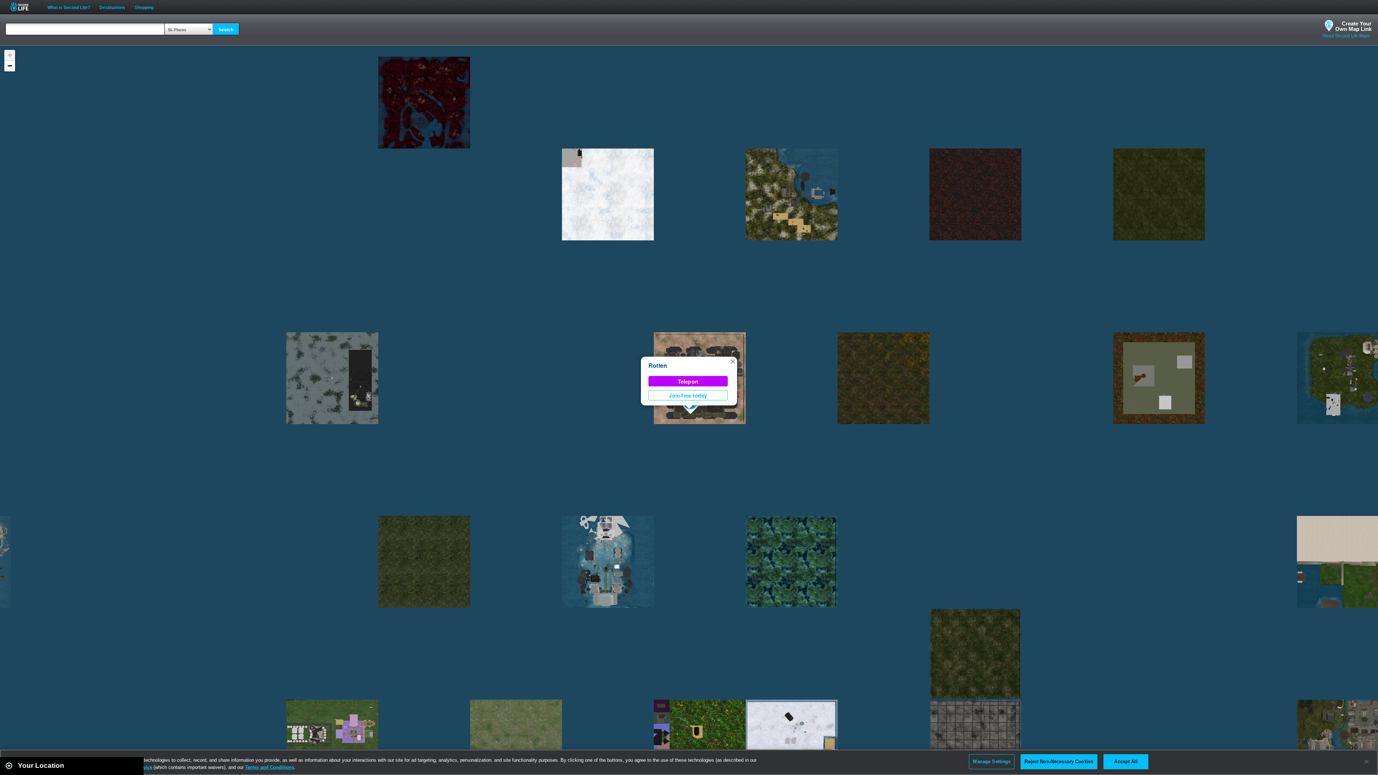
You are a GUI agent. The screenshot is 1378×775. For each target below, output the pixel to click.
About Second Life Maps (1346, 35)
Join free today (688, 395)
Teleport (688, 381)
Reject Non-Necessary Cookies (1059, 761)
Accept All (1125, 761)
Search (226, 29)
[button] (732, 361)
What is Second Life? (68, 7)
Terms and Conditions (269, 767)
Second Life (23, 6)
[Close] (1366, 762)
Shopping (144, 7)
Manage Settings (992, 761)
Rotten (657, 365)
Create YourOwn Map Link (1353, 26)
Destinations (112, 7)
